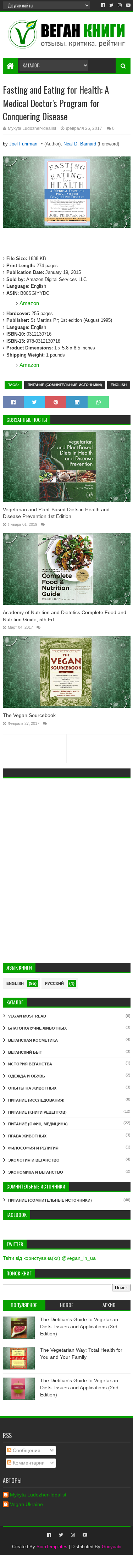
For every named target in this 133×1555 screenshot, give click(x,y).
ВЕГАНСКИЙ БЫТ (25, 1052)
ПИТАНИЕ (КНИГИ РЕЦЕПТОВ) (37, 1112)
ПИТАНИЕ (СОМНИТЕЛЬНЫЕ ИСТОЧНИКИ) (65, 385)
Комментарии (28, 1463)
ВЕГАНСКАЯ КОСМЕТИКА (33, 1040)
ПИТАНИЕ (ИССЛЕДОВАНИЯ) (36, 1100)
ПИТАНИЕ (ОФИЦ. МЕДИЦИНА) (38, 1124)
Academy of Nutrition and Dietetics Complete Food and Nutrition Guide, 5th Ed (64, 616)
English (119, 385)
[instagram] (119, 5)
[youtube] (127, 5)
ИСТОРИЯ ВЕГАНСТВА (30, 1064)
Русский (54, 983)
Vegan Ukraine (26, 1504)
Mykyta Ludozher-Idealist (38, 1495)
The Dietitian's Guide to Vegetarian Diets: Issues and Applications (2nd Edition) (79, 1387)
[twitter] (111, 5)
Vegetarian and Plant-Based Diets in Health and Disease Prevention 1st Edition (56, 513)
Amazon (29, 303)
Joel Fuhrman (23, 144)
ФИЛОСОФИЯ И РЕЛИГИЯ (33, 1148)
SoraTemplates (52, 1546)
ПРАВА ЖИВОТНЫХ (27, 1136)
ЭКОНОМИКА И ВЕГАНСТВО (35, 1172)
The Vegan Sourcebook (29, 715)
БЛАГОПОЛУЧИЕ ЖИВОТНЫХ (37, 1028)
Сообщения (25, 1450)
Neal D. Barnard (79, 144)
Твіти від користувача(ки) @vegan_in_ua (49, 1258)
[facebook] (103, 5)
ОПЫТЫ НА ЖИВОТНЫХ (32, 1088)
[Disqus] (67, 872)
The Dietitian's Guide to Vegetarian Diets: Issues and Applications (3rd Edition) (79, 1326)
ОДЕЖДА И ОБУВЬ (26, 1076)
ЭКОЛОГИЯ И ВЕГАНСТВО (34, 1160)
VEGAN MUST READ (27, 1016)
